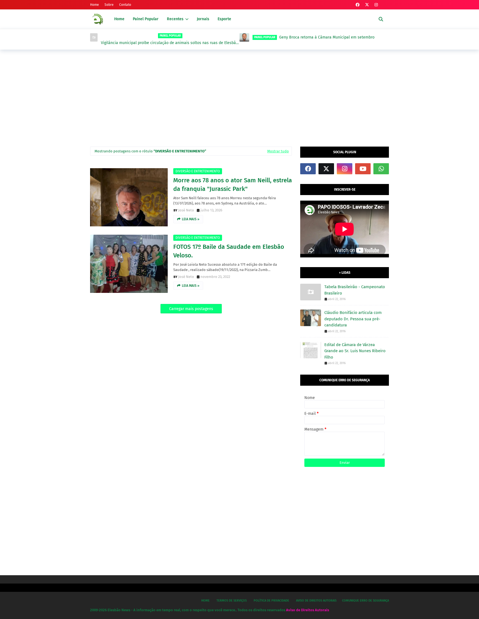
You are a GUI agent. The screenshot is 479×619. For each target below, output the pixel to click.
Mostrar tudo (278, 151)
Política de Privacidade (271, 600)
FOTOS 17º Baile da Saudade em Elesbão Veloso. (228, 251)
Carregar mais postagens (191, 308)
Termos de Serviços (231, 600)
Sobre (109, 5)
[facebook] (357, 5)
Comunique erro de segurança (365, 600)
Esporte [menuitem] (224, 19)
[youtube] (363, 168)
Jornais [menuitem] (203, 19)
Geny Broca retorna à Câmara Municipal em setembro (215, 37)
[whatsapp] (381, 168)
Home (94, 5)
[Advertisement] (239, 96)
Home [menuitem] (119, 19)
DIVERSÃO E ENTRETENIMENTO (197, 171)
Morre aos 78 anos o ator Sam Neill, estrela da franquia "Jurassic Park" (232, 185)
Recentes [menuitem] (175, 19)
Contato (125, 5)
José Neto (186, 210)
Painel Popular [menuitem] (146, 19)
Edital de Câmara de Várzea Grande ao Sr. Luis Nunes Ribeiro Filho (355, 351)
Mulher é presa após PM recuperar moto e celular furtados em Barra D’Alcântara (349, 42)
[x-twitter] (367, 5)
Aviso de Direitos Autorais (316, 600)
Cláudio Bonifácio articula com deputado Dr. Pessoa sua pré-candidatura (353, 319)
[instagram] (376, 5)
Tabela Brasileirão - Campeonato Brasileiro (354, 290)
